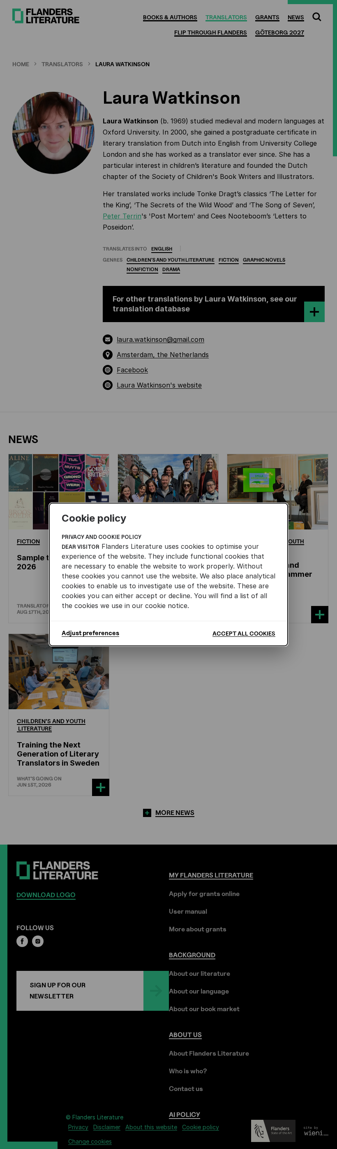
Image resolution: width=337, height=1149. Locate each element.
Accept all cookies (243, 633)
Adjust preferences (90, 633)
